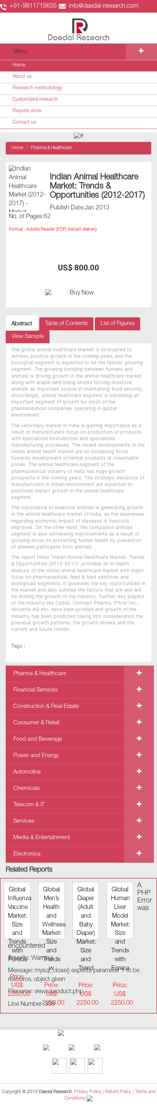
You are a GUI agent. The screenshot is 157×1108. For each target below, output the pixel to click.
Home (19, 65)
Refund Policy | (120, 1092)
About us (22, 76)
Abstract (21, 324)
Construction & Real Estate (46, 706)
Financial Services (35, 690)
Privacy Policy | (89, 1092)
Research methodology (37, 88)
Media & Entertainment (41, 838)
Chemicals (26, 788)
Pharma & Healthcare (51, 148)
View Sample (27, 336)
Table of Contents (66, 323)
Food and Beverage (37, 739)
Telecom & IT (29, 805)
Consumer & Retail (36, 723)
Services (23, 821)
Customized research (35, 99)
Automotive (27, 772)
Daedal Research (55, 1092)
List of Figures (118, 323)
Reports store (27, 111)
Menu (20, 52)
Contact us (24, 122)
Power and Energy (36, 756)
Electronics (26, 854)
